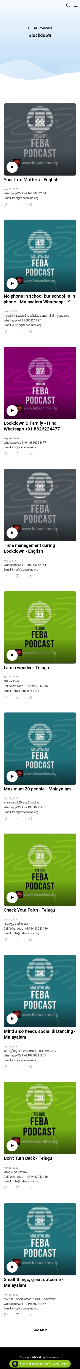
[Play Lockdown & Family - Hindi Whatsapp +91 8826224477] (12, 410)
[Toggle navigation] (75, 5)
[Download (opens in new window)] (18, 204)
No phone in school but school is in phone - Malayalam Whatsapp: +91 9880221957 (39, 299)
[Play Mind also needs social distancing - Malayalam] (12, 1018)
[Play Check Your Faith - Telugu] (12, 897)
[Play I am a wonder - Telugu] (12, 655)
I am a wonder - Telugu (26, 667)
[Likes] (5, 204)
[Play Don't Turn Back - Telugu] (12, 1145)
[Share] (30, 204)
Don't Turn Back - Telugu (28, 1158)
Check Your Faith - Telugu (29, 910)
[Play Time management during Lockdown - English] (12, 533)
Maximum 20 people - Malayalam (37, 789)
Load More (40, 1330)
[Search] (68, 5)
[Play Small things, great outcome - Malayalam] (12, 1267)
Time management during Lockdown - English (29, 548)
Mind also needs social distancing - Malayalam (40, 1034)
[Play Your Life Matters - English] (12, 167)
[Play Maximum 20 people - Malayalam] (12, 776)
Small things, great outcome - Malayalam (33, 1282)
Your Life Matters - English (31, 179)
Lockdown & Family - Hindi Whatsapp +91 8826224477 (32, 426)
